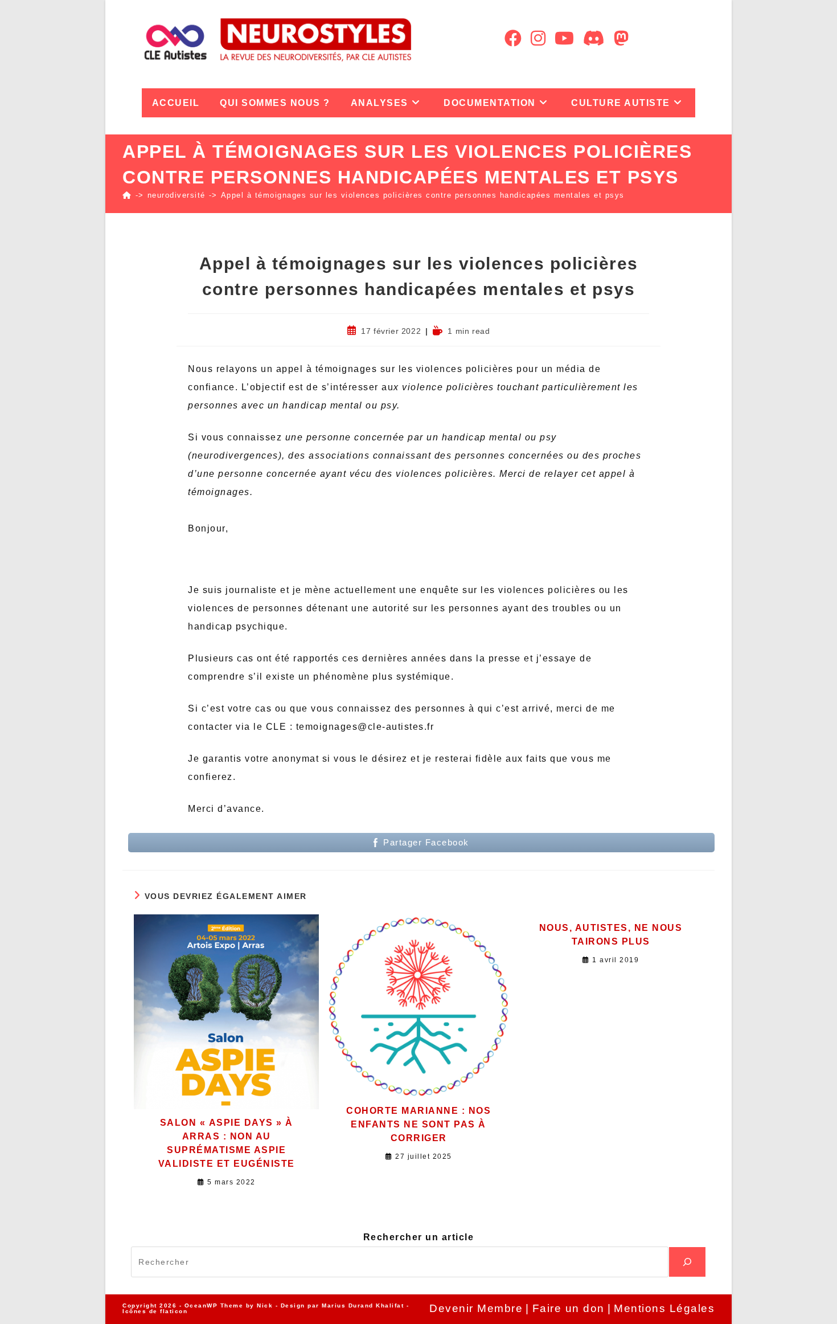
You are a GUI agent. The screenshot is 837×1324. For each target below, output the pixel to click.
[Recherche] (687, 1262)
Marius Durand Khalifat (364, 1305)
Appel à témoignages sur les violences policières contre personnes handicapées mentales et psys (423, 195)
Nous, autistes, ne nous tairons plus (611, 934)
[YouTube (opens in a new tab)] (564, 38)
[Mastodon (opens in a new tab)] (621, 38)
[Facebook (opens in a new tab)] (513, 38)
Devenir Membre (476, 1308)
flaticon (173, 1311)
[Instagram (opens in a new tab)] (538, 38)
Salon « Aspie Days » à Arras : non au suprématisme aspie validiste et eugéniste (226, 1143)
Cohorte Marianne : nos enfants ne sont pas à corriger (418, 1124)
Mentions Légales (664, 1308)
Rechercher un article (418, 1237)
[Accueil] (127, 195)
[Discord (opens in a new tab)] (593, 38)
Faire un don (568, 1308)
